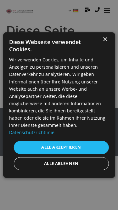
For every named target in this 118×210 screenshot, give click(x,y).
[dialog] (59, 105)
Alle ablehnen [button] (61, 163)
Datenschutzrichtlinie (31, 133)
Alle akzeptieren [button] (61, 147)
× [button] (105, 39)
